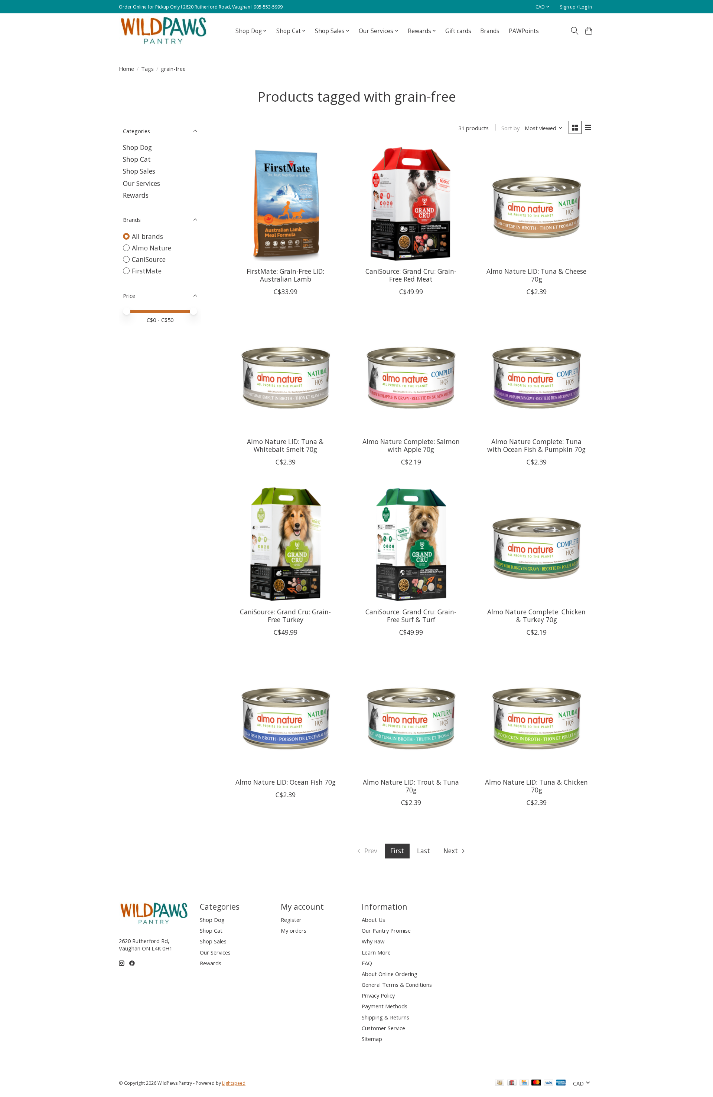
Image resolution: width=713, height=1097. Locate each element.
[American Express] (561, 1083)
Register (291, 919)
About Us (373, 919)
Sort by (510, 128)
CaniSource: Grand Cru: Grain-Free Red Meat (410, 275)
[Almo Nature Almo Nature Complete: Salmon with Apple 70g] (410, 373)
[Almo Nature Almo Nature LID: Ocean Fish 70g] (285, 714)
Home (126, 68)
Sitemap (372, 1038)
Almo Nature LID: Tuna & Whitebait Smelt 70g (285, 445)
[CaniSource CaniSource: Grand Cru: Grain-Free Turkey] (285, 544)
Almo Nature (151, 247)
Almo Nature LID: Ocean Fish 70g (285, 782)
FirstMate (147, 270)
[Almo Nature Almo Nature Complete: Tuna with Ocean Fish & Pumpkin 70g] (536, 373)
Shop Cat (137, 159)
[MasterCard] (536, 1083)
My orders (293, 930)
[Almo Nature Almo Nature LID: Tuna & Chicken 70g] (536, 714)
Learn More (376, 952)
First (397, 850)
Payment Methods (384, 1006)
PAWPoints (524, 31)
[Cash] (499, 1083)
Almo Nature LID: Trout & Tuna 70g (411, 786)
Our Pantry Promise (386, 930)
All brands (147, 236)
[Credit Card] (524, 1083)
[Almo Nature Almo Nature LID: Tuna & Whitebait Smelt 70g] (285, 373)
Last (423, 850)
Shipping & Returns (385, 1017)
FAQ (367, 963)
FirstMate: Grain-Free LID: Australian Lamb (285, 275)
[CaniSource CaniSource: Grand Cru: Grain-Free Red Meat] (410, 203)
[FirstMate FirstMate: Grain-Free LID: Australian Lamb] (285, 203)
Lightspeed (233, 1083)
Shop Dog (137, 147)
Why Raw (373, 941)
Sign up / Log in (576, 7)
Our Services (141, 183)
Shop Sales (139, 171)
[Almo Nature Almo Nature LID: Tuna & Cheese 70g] (536, 203)
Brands (489, 31)
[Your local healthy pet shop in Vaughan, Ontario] (164, 31)
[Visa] (548, 1083)
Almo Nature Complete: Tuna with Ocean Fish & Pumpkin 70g (536, 445)
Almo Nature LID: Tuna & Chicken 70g (536, 786)
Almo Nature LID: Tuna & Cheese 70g (536, 275)
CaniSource (149, 259)
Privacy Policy (378, 995)
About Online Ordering (389, 974)
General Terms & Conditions (397, 984)
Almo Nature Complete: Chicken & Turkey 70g (536, 615)
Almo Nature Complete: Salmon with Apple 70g (411, 445)
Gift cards (458, 31)
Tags (147, 68)
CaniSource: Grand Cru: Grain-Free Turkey (285, 615)
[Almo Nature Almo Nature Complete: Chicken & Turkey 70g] (536, 544)
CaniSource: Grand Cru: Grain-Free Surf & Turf (410, 615)
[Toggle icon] (574, 30)
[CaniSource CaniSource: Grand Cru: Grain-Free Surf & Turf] (410, 544)
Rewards (136, 195)
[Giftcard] (512, 1083)
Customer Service (383, 1028)
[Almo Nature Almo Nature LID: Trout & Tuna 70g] (410, 714)
